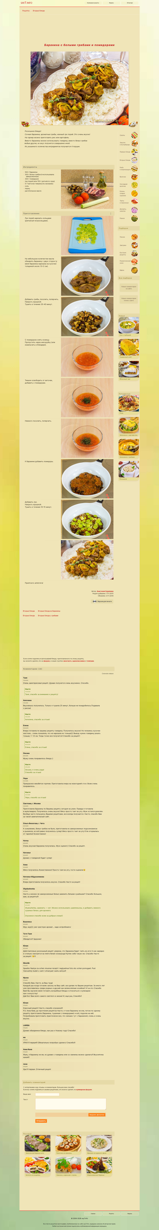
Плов (121, 413)
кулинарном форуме (84, 1089)
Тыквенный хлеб (126, 357)
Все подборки (125, 278)
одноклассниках (78, 661)
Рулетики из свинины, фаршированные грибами (65, 1153)
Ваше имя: (27, 1094)
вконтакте (67, 661)
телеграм (90, 661)
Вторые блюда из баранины (49, 611)
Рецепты (26, 11)
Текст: (25, 1099)
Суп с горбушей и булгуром (125, 335)
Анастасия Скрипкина (105, 591)
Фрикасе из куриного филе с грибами (96, 1153)
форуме (47, 661)
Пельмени (123, 479)
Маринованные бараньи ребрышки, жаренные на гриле (98, 1175)
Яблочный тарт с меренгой (125, 379)
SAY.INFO (26, 2)
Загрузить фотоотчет (96, 1115)
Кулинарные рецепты (93, 3)
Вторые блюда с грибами (48, 616)
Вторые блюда (39, 11)
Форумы (111, 3)
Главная (93, 1213)
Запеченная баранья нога (35, 1153)
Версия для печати (105, 601)
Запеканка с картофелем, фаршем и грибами (129, 435)
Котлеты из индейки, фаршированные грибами (35, 1175)
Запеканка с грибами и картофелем (127, 457)
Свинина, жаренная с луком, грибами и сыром (66, 1175)
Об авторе (130, 3)
